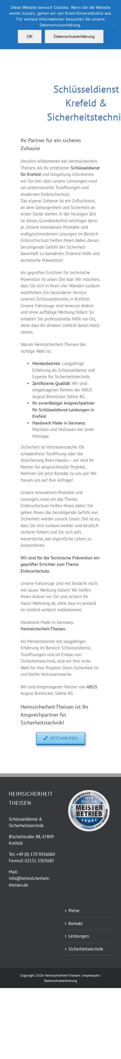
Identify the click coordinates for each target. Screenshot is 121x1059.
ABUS (92, 687)
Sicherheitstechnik (85, 949)
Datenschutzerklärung (74, 36)
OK (30, 36)
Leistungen (78, 936)
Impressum (91, 975)
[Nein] (114, 25)
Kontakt (75, 923)
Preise (74, 910)
